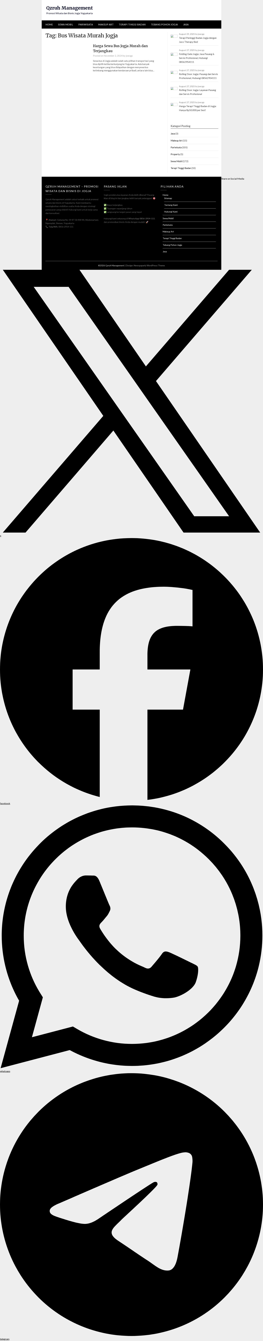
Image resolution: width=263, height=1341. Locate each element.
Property (175, 154)
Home (49, 24)
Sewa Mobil (65, 24)
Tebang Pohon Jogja (164, 24)
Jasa (186, 24)
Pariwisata (85, 24)
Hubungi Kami (170, 211)
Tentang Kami (171, 205)
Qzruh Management (69, 8)
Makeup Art (106, 24)
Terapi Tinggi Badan (132, 24)
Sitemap (168, 198)
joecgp (129, 55)
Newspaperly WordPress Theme (149, 265)
